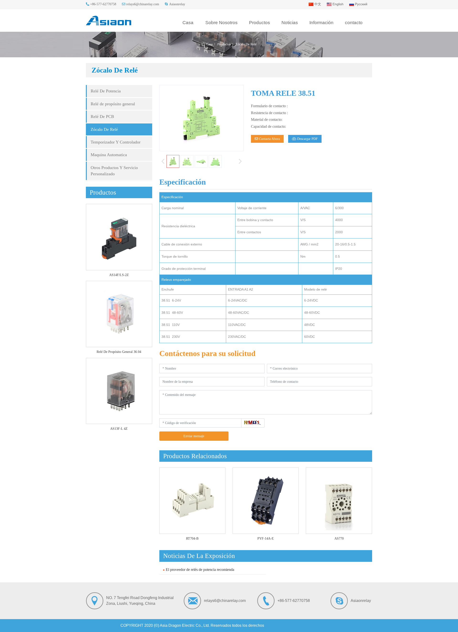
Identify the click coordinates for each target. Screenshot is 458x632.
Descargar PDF (307, 139)
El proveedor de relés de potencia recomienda (200, 570)
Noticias (289, 22)
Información (321, 22)
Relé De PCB (102, 116)
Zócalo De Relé (104, 129)
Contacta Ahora (269, 139)
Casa (187, 22)
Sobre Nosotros (221, 22)
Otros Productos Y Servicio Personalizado (114, 170)
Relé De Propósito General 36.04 (119, 352)
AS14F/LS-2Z (119, 275)
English (338, 4)
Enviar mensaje (193, 436)
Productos (259, 22)
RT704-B (192, 538)
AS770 (339, 538)
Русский (360, 4)
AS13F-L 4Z (119, 428)
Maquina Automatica (109, 154)
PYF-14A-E (265, 538)
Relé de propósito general (113, 103)
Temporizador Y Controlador (116, 142)
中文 (317, 4)
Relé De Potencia (106, 91)
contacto (354, 22)
